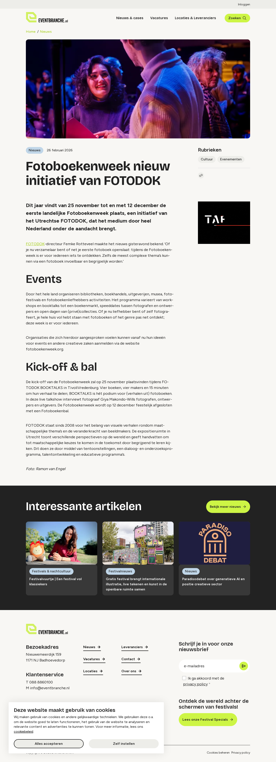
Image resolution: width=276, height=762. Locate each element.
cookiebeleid (23, 731)
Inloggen (244, 4)
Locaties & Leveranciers (195, 18)
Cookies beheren (218, 752)
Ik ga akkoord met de (203, 681)
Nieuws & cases (129, 18)
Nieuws (46, 31)
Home (31, 31)
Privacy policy (240, 752)
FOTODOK (35, 244)
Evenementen (231, 159)
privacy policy (195, 684)
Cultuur (207, 159)
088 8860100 (41, 682)
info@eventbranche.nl (49, 688)
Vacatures (159, 18)
